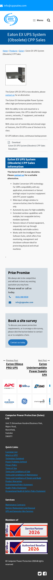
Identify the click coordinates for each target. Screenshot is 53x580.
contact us (10, 95)
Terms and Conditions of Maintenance (21, 474)
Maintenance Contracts (15, 504)
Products (13, 51)
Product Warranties (13, 481)
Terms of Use (11, 468)
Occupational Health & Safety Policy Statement (25, 491)
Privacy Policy (11, 465)
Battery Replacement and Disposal (20, 508)
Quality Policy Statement (15, 488)
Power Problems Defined (16, 461)
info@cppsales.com (15, 5)
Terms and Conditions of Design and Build (23, 478)
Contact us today (17, 342)
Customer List (11, 452)
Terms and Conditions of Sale (17, 471)
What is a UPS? (11, 455)
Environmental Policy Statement (19, 484)
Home (5, 51)
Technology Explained (14, 458)
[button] (26, 146)
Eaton (21, 51)
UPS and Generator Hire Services (19, 511)
